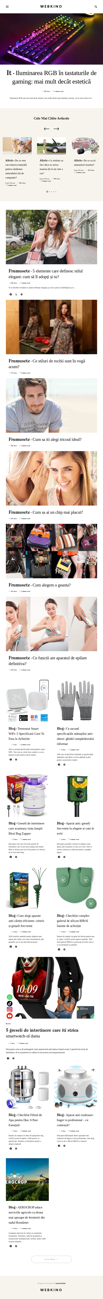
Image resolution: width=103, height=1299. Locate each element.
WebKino (51, 7)
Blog (8, 1023)
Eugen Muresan (10, 183)
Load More (49, 1259)
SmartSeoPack (61, 1283)
